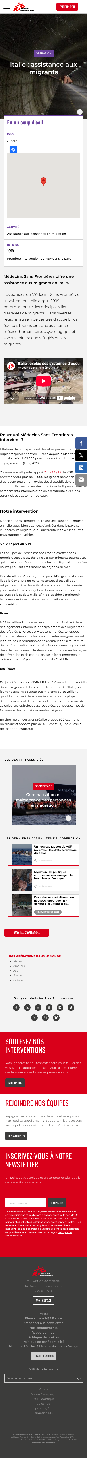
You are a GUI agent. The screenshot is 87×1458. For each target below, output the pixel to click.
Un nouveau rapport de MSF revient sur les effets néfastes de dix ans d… (55, 850)
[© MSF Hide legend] (22, 880)
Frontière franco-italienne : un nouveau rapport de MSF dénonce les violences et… (54, 900)
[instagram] (38, 1007)
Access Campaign (43, 1394)
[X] (27, 1007)
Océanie (18, 980)
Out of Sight (52, 472)
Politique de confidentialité (43, 1341)
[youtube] (49, 1007)
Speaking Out (43, 1408)
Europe (17, 975)
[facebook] (16, 1007)
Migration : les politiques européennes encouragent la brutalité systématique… (53, 875)
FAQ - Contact (43, 1300)
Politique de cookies (43, 1337)
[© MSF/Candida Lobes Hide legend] (22, 905)
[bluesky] (56, 1017)
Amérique (19, 966)
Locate (13, 149)
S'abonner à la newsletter (43, 1323)
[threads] (34, 1017)
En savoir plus (16, 1136)
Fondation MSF (43, 1413)
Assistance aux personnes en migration (36, 233)
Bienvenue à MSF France (43, 1318)
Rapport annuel (43, 1332)
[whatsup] (45, 1017)
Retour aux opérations (27, 932)
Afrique (17, 961)
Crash (43, 1389)
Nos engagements (44, 1327)
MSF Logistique (44, 1399)
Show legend (80, 112)
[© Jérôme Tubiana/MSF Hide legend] (22, 855)
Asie (16, 970)
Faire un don (15, 1083)
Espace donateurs (44, 1356)
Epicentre (44, 1403)
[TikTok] (71, 1007)
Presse (43, 1314)
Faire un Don (67, 6)
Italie (13, 141)
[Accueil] (23, 6)
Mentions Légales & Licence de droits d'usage (43, 1346)
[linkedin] (60, 1007)
